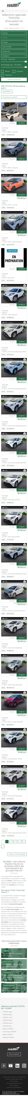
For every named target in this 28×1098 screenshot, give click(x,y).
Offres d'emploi (14, 1081)
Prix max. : (4, 59)
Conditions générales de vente (14, 1083)
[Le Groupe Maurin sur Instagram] (24, 1065)
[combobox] (14, 33)
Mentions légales (14, 1085)
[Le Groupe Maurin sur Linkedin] (17, 1065)
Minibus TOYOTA (8, 1037)
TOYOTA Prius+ (8, 1023)
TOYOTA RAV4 (7, 1020)
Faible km (8, 75)
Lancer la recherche (14, 79)
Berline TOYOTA (8, 1029)
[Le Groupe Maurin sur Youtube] (10, 1065)
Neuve (7, 71)
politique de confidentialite (14, 1087)
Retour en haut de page (17, 854)
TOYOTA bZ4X (7, 1014)
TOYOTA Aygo (7, 1012)
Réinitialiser (7, 91)
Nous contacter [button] (14, 1054)
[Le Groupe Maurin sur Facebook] (3, 1065)
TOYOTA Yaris (7, 1026)
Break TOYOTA (8, 1034)
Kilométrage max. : (7, 65)
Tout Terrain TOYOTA (9, 1031)
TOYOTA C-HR (7, 1017)
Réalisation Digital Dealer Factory (14, 1079)
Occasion (20, 71)
